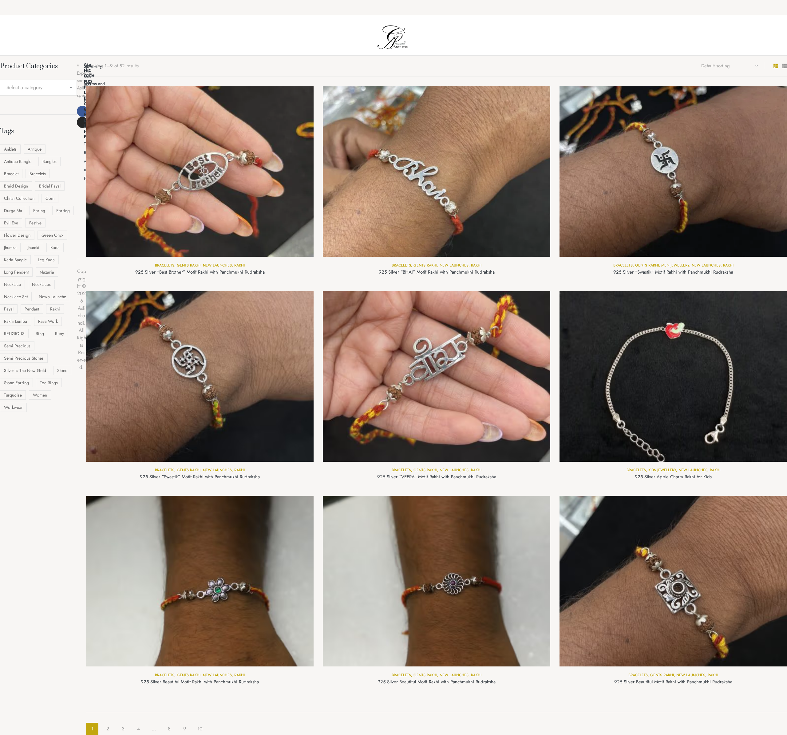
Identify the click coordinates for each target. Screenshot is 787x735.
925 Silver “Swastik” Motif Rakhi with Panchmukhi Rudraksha (673, 272)
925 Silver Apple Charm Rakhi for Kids (673, 476)
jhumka (10, 247)
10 (200, 728)
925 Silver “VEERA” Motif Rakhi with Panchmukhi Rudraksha (436, 476)
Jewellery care (94, 70)
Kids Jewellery (662, 470)
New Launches (217, 265)
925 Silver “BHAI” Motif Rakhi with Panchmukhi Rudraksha (437, 272)
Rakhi (239, 265)
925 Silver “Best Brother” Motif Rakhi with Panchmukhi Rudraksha (200, 272)
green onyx (52, 235)
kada (55, 247)
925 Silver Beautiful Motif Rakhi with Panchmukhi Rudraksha (200, 681)
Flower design (17, 235)
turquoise (13, 395)
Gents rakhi (188, 265)
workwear (13, 407)
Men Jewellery (675, 265)
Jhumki (33, 247)
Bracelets (164, 265)
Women (40, 395)
